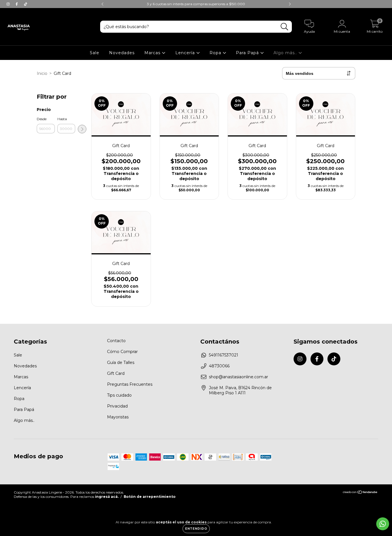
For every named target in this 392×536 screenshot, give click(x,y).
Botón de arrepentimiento (150, 496)
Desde (41, 119)
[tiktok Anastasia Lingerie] (25, 4)
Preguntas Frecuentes (129, 384)
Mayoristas (118, 417)
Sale (94, 52)
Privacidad (117, 406)
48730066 (219, 366)
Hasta (62, 119)
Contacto (116, 340)
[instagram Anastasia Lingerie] (8, 4)
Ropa (216, 52)
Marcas (153, 52)
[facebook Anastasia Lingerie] (17, 4)
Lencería (185, 52)
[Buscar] (284, 27)
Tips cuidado (119, 395)
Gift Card (116, 373)
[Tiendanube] (360, 493)
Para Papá (248, 52)
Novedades (122, 52)
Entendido (196, 529)
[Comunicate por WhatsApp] (382, 523)
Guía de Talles (120, 362)
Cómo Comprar (122, 351)
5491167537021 (223, 355)
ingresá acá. (107, 496)
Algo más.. (285, 52)
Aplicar (82, 129)
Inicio (42, 73)
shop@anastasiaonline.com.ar (238, 376)
